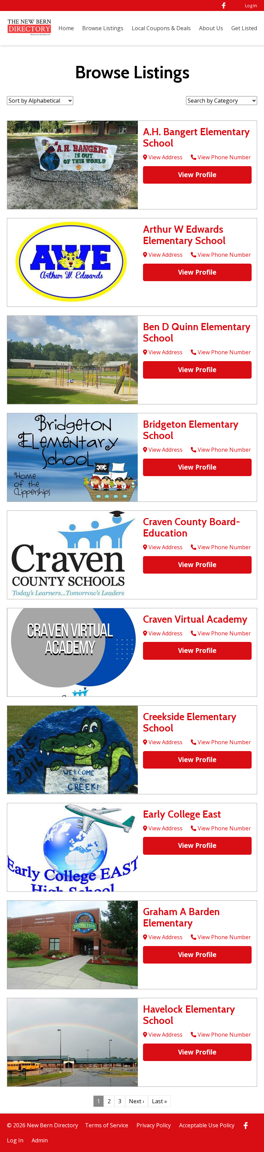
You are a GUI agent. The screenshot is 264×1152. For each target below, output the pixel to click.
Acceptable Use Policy (206, 1125)
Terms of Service (106, 1125)
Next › (136, 1101)
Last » (159, 1101)
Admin (40, 1140)
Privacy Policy (153, 1125)
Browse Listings (102, 28)
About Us (211, 28)
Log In (251, 5)
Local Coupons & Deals (161, 28)
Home (66, 28)
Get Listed (244, 28)
